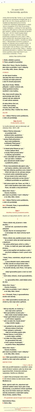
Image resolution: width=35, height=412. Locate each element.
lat (4, 2)
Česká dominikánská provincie (25, 410)
